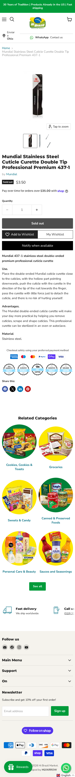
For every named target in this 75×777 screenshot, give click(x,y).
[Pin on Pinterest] (28, 389)
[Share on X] (13, 389)
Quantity (7, 201)
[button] (30, 141)
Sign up (59, 711)
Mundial (11, 174)
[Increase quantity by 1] (37, 210)
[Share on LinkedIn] (20, 389)
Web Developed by (37, 770)
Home (6, 48)
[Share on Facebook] (5, 389)
